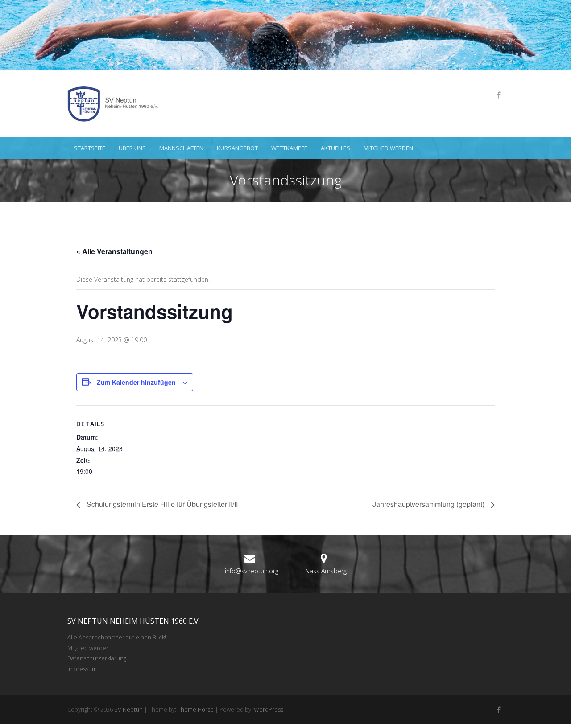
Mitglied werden (388, 148)
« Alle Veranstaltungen (114, 251)
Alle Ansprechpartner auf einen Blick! (116, 637)
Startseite (89, 148)
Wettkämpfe (289, 148)
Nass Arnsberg (326, 571)
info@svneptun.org (251, 571)
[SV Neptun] (116, 104)
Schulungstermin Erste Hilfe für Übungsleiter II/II (161, 504)
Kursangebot (237, 148)
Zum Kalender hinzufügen (136, 382)
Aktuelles (335, 148)
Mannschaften (181, 148)
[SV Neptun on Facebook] (498, 95)
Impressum (82, 669)
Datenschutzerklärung (96, 658)
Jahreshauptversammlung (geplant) (429, 504)
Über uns (132, 148)
